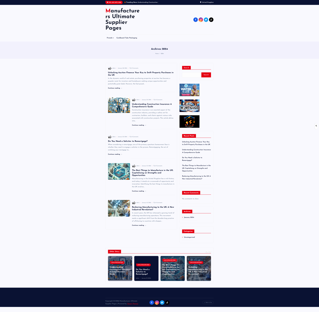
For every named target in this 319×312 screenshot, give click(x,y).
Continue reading (114, 90)
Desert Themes (132, 306)
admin (114, 70)
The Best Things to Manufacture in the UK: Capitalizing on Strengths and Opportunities (152, 175)
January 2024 (189, 220)
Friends (109, 40)
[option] (120, 271)
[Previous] (207, 254)
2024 (162, 56)
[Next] (210, 254)
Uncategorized (189, 240)
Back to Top (209, 305)
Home (157, 56)
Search (186, 70)
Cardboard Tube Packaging (126, 40)
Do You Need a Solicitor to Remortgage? (127, 144)
